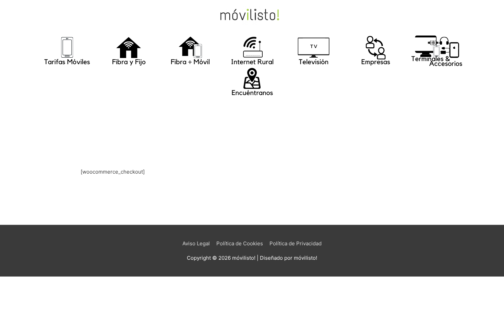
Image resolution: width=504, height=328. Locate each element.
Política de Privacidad (295, 243)
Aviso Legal (196, 243)
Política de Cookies (239, 243)
